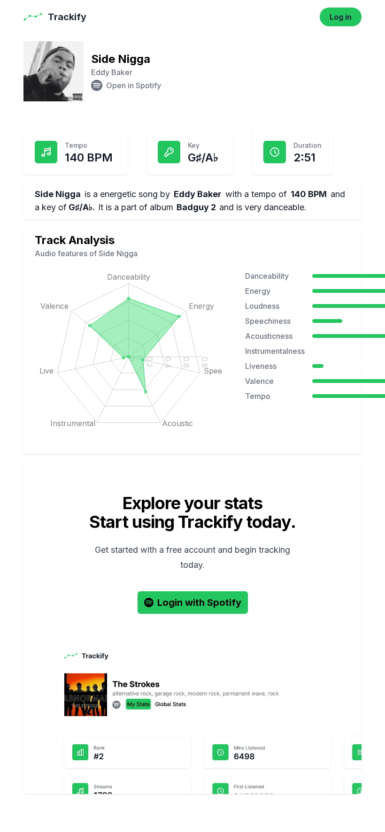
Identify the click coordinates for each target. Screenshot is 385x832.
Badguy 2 (196, 207)
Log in (341, 17)
